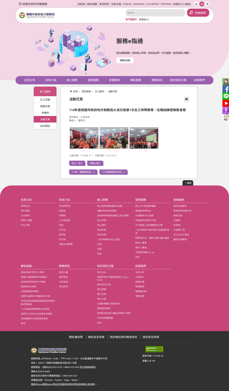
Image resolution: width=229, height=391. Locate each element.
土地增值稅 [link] (64, 220)
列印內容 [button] (186, 99)
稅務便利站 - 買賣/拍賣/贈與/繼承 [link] (152, 238)
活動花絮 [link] (45, 119)
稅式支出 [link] (101, 272)
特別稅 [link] (62, 239)
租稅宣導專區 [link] (180, 206)
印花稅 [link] (62, 230)
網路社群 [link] (177, 215)
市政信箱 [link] (116, 4)
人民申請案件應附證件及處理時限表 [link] (152, 232)
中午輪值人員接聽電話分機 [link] (148, 225)
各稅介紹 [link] (50, 80)
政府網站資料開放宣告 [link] (123, 337)
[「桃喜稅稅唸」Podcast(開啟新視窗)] (225, 110)
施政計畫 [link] (63, 272)
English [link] (127, 3)
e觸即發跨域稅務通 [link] (106, 210)
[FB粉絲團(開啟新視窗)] (225, 88)
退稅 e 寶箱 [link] (141, 247)
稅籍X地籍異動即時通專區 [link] (34, 277)
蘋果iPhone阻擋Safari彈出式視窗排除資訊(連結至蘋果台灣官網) (63, 384)
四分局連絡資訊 (88, 367)
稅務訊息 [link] (25, 206)
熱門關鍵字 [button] (131, 19)
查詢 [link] (99, 244)
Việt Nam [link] (166, 3)
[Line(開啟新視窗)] (225, 96)
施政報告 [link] (63, 277)
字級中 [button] (201, 4)
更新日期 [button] (146, 355)
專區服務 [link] (135, 80)
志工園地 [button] (45, 91)
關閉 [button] (189, 183)
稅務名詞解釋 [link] (66, 244)
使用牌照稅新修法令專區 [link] (33, 281)
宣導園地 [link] (114, 80)
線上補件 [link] (101, 225)
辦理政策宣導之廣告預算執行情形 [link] (114, 313)
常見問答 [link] (104, 4)
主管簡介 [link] (139, 277)
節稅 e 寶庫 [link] (141, 242)
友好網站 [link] (45, 125)
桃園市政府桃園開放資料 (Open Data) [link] (113, 278)
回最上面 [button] (94, 163)
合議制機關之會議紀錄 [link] (108, 303)
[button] (33, 4)
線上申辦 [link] (101, 220)
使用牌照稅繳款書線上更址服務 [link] (113, 215)
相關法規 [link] (45, 106)
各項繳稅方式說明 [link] (144, 215)
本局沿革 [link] (139, 272)
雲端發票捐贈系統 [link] (182, 210)
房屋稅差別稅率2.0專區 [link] (32, 272)
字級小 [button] (196, 4)
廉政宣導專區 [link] (180, 239)
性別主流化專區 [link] (181, 234)
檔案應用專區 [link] (104, 308)
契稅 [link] (61, 225)
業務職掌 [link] (139, 286)
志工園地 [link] (99, 91)
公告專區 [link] (25, 215)
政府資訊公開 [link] (178, 80)
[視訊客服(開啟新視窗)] (225, 81)
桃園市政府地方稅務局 (37, 15)
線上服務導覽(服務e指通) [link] (109, 206)
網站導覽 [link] (92, 4)
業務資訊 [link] (156, 80)
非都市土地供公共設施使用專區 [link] (36, 313)
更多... (100, 253)
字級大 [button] (207, 4)
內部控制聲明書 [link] (105, 318)
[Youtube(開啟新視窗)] (225, 103)
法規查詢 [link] (63, 281)
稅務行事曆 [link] (26, 220)
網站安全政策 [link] (96, 337)
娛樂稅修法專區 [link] (29, 286)
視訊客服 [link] (101, 230)
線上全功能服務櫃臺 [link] (145, 206)
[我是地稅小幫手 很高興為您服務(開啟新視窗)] (225, 117)
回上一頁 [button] (76, 163)
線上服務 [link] (72, 80)
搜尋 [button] (203, 13)
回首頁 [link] (81, 4)
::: (0, 75)
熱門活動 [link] (25, 210)
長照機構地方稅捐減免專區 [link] (34, 318)
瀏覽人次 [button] (146, 360)
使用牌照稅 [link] (64, 206)
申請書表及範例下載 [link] (145, 220)
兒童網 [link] (176, 220)
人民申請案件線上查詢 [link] (108, 239)
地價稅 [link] (62, 215)
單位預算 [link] (101, 289)
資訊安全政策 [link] (151, 337)
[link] (154, 349)
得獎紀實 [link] (139, 296)
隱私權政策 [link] (76, 337)
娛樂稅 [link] (62, 234)
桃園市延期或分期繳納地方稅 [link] (35, 296)
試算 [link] (99, 249)
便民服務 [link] (93, 80)
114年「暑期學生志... (82, 172)
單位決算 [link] (101, 299)
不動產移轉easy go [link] (144, 252)
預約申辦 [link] (101, 234)
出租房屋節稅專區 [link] (30, 291)
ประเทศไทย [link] (152, 3)
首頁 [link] (75, 91)
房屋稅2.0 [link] (144, 19)
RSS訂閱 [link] (25, 225)
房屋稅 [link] (62, 210)
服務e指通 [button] (125, 60)
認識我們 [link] (199, 80)
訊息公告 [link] (29, 80)
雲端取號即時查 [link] (143, 210)
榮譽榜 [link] (45, 112)
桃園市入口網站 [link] (182, 4)
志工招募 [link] (45, 99)
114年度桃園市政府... (112, 172)
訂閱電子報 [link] (179, 230)
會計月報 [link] (101, 294)
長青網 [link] (176, 225)
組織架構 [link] (139, 281)
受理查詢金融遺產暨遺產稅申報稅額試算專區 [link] (38, 303)
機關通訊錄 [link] (141, 291)
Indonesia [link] (138, 3)
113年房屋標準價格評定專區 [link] (35, 309)
